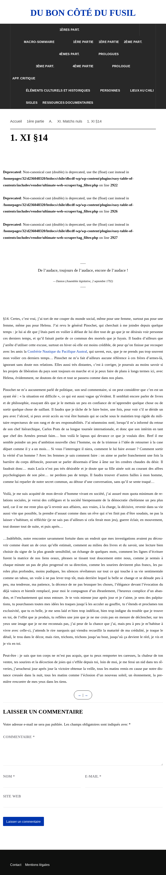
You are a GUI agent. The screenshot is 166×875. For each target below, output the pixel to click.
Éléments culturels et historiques (58, 90)
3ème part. (45, 66)
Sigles (31, 102)
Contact (15, 864)
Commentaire (19, 737)
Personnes (110, 90)
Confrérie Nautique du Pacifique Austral (57, 351)
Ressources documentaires (68, 102)
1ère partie (83, 42)
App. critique (23, 78)
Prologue (121, 66)
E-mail (93, 776)
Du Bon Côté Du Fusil (83, 13)
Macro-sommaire (39, 42)
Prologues (109, 54)
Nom (9, 776)
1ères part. (70, 29)
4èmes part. (69, 54)
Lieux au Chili (142, 90)
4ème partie (83, 66)
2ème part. (133, 42)
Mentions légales (37, 864)
